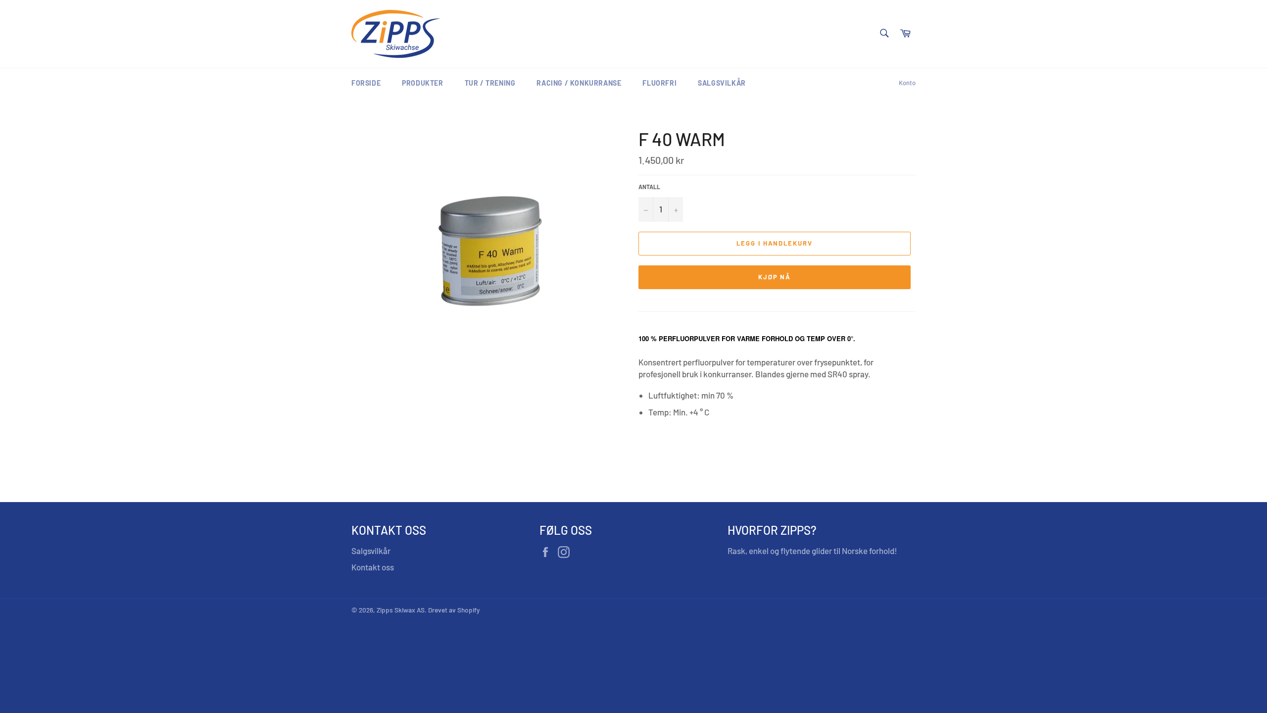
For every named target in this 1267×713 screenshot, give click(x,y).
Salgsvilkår (722, 83)
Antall (649, 186)
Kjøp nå (774, 277)
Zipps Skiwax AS (401, 610)
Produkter (422, 83)
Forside (366, 83)
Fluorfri (659, 83)
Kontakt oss (372, 567)
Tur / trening (490, 83)
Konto (907, 83)
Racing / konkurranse (578, 83)
